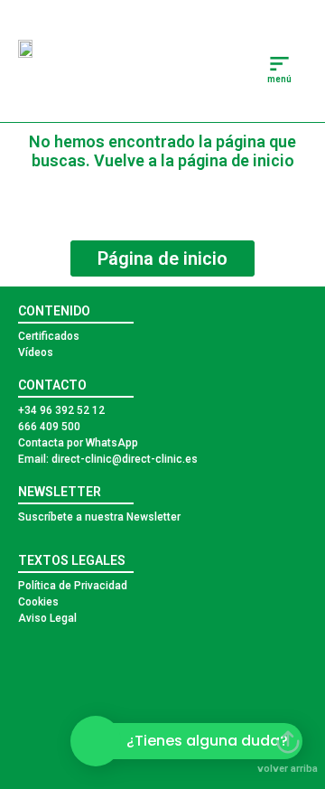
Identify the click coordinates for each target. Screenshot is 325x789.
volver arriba (287, 769)
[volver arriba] (288, 742)
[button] (280, 65)
